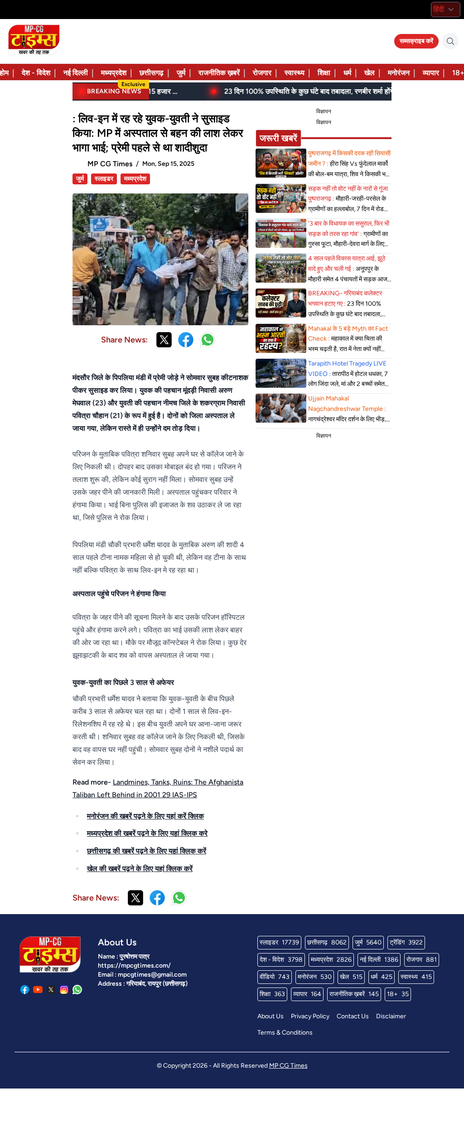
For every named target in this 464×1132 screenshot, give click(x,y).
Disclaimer (391, 1016)
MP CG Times (288, 1065)
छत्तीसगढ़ (152, 72)
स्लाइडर (104, 179)
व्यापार (431, 72)
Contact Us (353, 1016)
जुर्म (181, 72)
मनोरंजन (399, 72)
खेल (369, 72)
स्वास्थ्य (294, 72)
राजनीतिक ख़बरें (219, 72)
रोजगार (262, 72)
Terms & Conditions (285, 1032)
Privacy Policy (310, 1016)
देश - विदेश (36, 72)
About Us (270, 1016)
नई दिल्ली (75, 72)
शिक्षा (324, 72)
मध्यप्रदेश (113, 72)
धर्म (347, 72)
